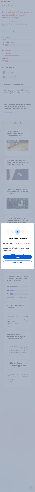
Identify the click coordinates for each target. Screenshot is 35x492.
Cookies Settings (17, 254)
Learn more (7, 250)
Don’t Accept (17, 262)
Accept (17, 257)
